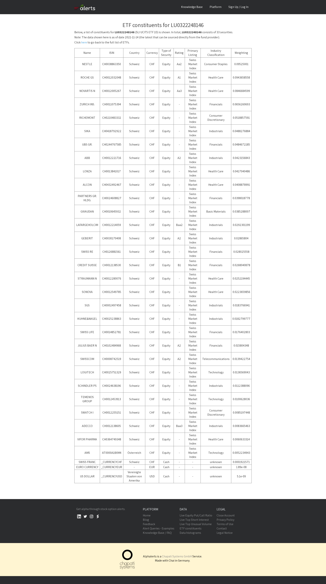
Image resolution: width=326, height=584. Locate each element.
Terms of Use (225, 524)
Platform (215, 7)
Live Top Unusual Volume (196, 524)
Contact (222, 528)
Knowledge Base (192, 7)
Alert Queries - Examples (158, 528)
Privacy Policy (225, 520)
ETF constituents (190, 528)
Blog (146, 520)
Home (147, 515)
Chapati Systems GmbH (177, 556)
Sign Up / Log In (238, 7)
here (84, 42)
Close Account (226, 515)
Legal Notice (225, 533)
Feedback (149, 524)
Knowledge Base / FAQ (157, 533)
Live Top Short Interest (194, 520)
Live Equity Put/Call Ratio (196, 515)
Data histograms (190, 533)
